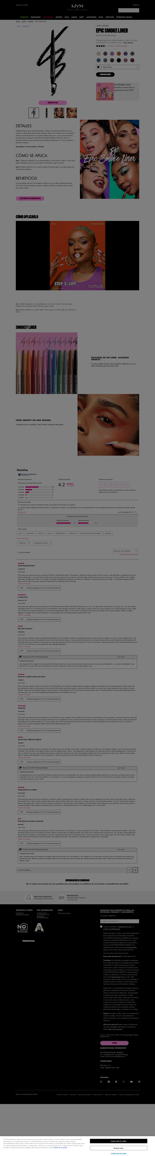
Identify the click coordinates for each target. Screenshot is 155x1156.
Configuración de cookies (118, 1153)
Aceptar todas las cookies (118, 1141)
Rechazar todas (118, 1148)
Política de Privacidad (60, 1148)
